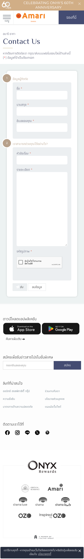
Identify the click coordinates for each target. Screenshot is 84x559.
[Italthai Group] (44, 540)
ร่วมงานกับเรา (52, 391)
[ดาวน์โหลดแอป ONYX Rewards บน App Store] (22, 329)
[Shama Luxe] (20, 502)
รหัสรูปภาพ (24, 251)
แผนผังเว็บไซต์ (53, 406)
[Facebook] (7, 432)
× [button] (80, 550)
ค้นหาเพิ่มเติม (13, 339)
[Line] (27, 432)
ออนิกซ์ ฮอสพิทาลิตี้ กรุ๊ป (16, 391)
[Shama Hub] (63, 502)
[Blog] (47, 432)
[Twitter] (37, 432)
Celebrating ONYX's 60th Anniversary (48, 5)
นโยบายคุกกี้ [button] (44, 554)
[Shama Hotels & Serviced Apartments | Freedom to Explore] (41, 502)
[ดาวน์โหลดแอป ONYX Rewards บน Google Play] (61, 329)
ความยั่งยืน (9, 399)
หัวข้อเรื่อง (24, 153)
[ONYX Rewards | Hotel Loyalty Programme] (42, 465)
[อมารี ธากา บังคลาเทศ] (30, 17)
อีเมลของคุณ (25, 121)
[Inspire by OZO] (52, 515)
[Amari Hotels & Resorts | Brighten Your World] (55, 488)
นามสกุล (23, 104)
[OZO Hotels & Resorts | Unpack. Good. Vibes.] (24, 515)
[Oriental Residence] (30, 488)
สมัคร (67, 365)
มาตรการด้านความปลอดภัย (18, 406)
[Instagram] (17, 432)
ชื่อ (19, 88)
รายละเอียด (24, 169)
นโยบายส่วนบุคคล (54, 399)
